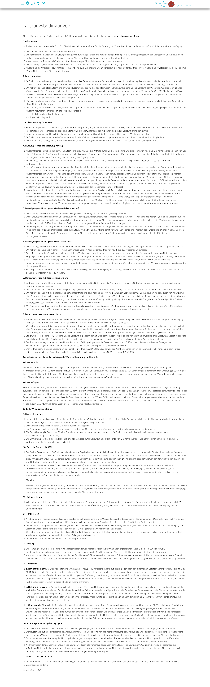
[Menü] (23, 3)
